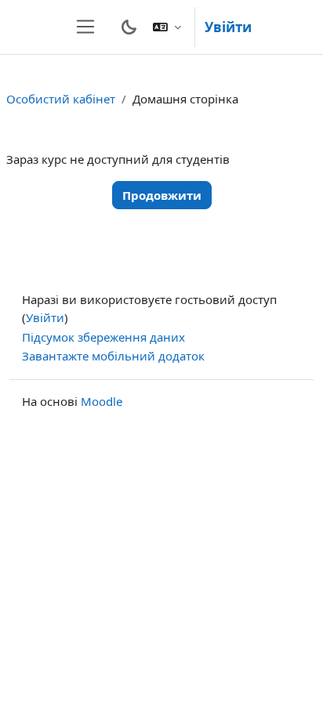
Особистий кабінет (60, 99)
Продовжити (161, 195)
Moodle (101, 401)
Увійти (228, 27)
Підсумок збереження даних (103, 337)
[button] (167, 27)
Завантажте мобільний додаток (113, 356)
